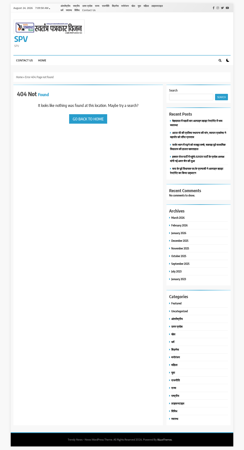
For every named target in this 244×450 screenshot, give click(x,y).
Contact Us (89, 10)
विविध (76, 10)
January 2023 (178, 279)
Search (173, 90)
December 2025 (179, 240)
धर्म (62, 10)
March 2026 (178, 217)
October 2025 (178, 256)
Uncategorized (179, 311)
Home (42, 60)
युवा (139, 5)
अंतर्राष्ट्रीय (65, 5)
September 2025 (180, 264)
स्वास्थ (69, 10)
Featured (176, 303)
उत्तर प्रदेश (87, 5)
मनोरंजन (125, 5)
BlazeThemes (164, 439)
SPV (21, 39)
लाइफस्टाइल (157, 5)
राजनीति (105, 5)
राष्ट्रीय (76, 5)
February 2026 (179, 225)
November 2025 (180, 248)
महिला (146, 5)
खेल (133, 5)
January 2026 (178, 233)
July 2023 (176, 271)
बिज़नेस (115, 5)
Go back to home (88, 118)
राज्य (97, 5)
